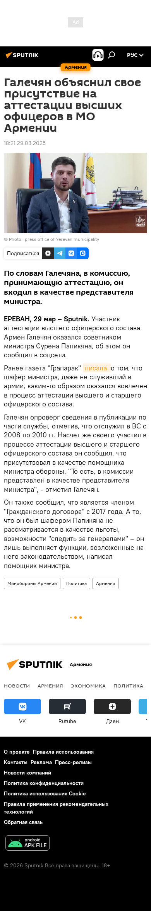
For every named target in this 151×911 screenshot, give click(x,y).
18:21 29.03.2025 (25, 143)
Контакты (15, 762)
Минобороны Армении (32, 583)
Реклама (41, 762)
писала (97, 367)
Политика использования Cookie (45, 793)
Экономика (88, 685)
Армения (105, 583)
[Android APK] (27, 844)
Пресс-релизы (73, 762)
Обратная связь (23, 822)
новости (17, 685)
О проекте (17, 751)
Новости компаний (27, 772)
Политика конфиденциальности (44, 783)
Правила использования (63, 751)
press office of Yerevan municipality (62, 239)
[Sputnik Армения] (23, 58)
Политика (76, 583)
